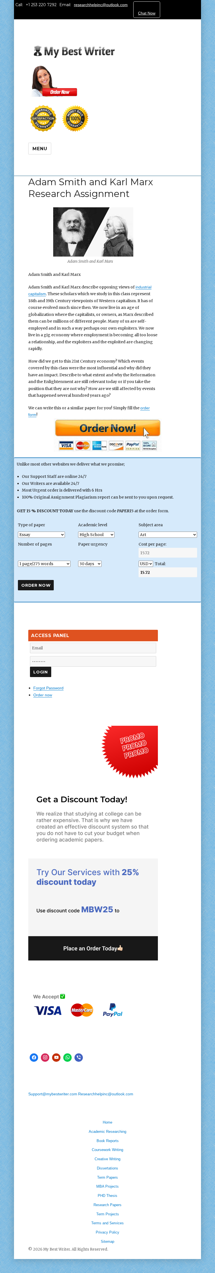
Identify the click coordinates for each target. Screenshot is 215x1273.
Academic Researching (107, 1131)
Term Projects (107, 1214)
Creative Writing (107, 1159)
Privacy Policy (107, 1232)
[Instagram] (45, 1057)
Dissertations (107, 1168)
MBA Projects (107, 1186)
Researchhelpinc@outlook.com (105, 1094)
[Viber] (78, 1057)
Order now (42, 695)
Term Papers (107, 1177)
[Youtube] (56, 1057)
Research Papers (107, 1205)
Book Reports (108, 1141)
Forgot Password (48, 688)
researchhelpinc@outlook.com (101, 5)
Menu (39, 148)
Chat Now (146, 13)
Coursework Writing (107, 1150)
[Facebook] (33, 1057)
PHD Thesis (107, 1196)
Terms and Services (107, 1223)
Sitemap (107, 1241)
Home (107, 1122)
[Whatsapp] (67, 1057)
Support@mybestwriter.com (52, 1094)
